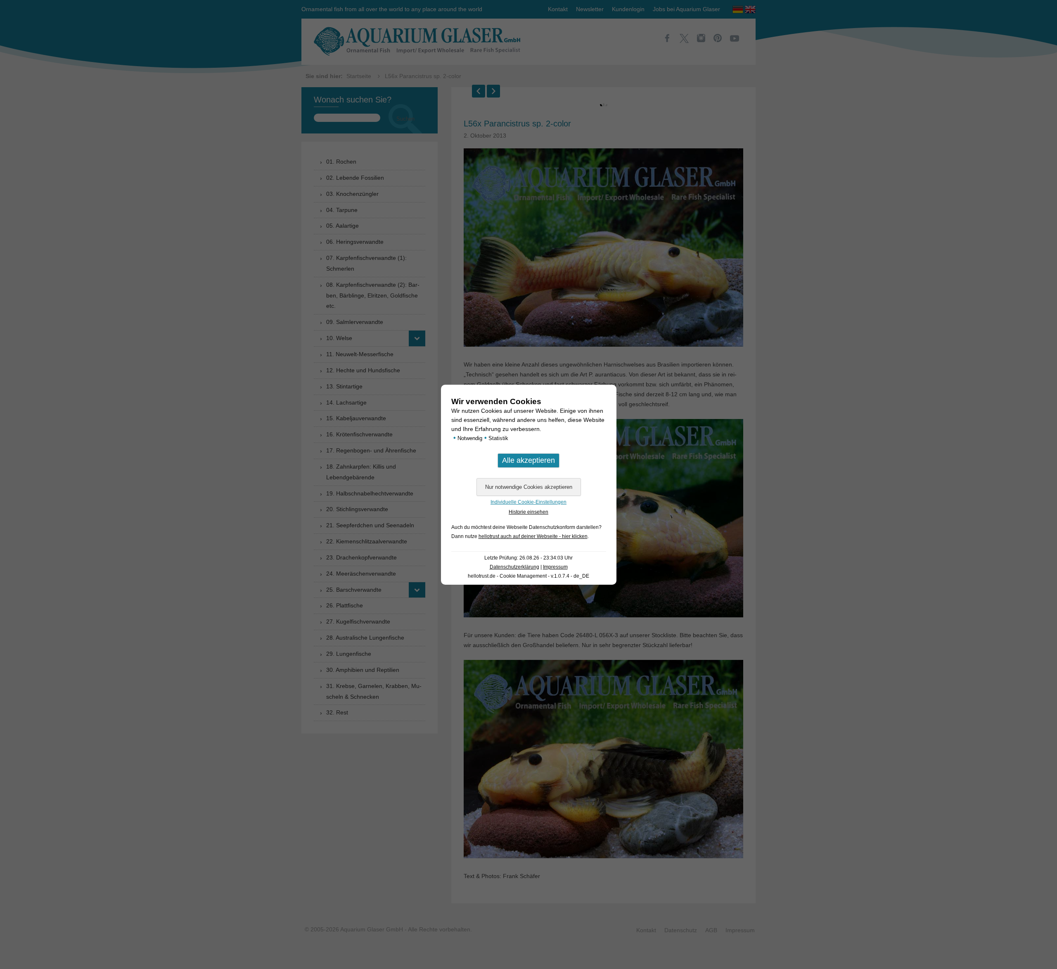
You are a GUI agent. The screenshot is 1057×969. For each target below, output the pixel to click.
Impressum (555, 567)
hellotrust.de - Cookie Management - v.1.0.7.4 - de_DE (528, 576)
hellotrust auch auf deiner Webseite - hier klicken (533, 536)
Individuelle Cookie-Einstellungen (528, 502)
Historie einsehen (528, 512)
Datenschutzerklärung (514, 567)
